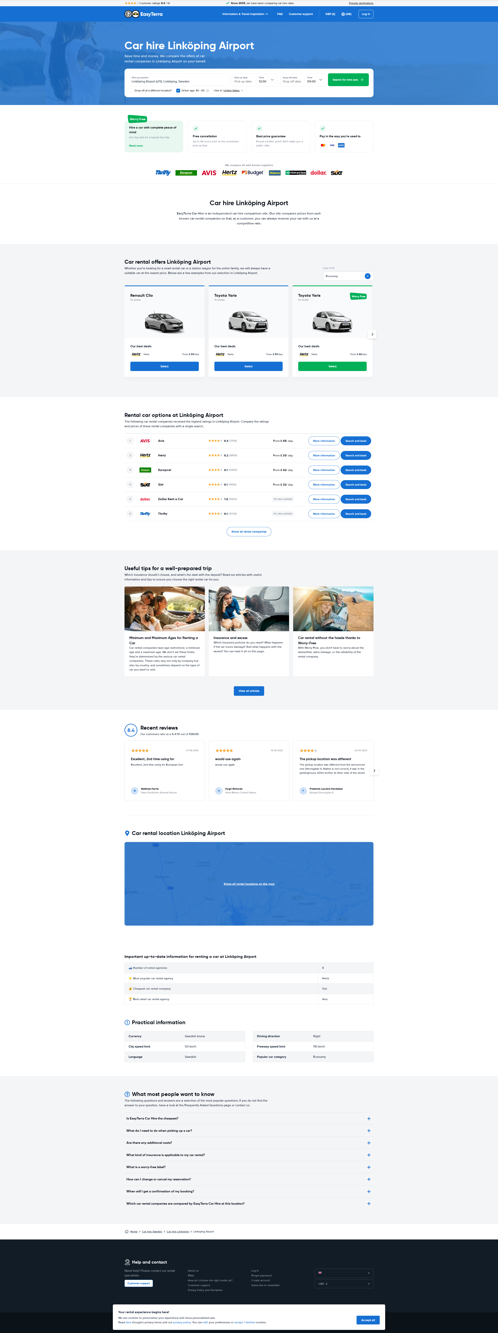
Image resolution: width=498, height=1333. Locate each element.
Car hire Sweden (152, 1231)
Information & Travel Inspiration (243, 14)
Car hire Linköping (178, 1231)
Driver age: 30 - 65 (193, 90)
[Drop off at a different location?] (131, 91)
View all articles (249, 691)
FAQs (191, 1275)
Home (134, 1231)
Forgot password (261, 1275)
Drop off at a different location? (153, 90)
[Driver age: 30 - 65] (178, 91)
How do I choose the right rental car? (210, 1280)
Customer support (301, 14)
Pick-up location (140, 77)
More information (324, 441)
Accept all (368, 1320)
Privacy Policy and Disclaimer (205, 1290)
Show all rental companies (249, 532)
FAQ (280, 14)
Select (164, 366)
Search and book (355, 441)
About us (193, 1270)
